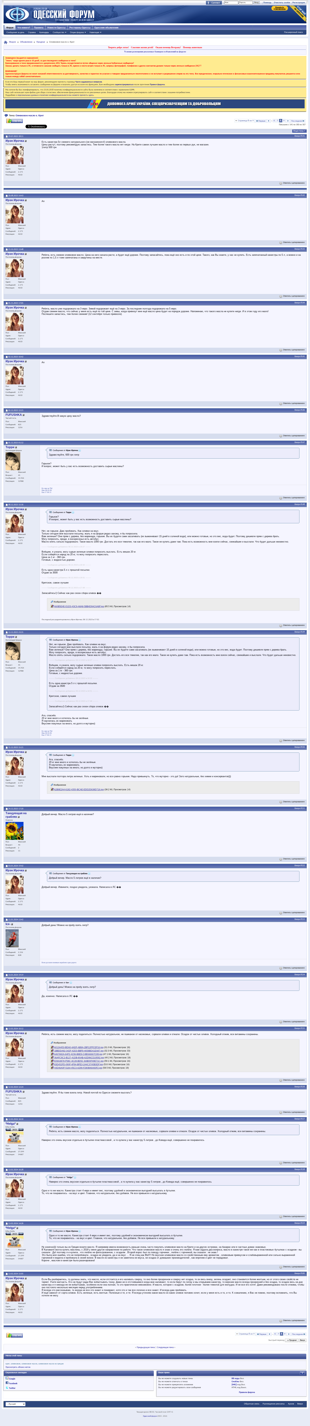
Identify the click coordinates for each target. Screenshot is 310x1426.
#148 (302, 504)
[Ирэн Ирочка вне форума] (15, 155)
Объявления (26, 42)
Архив (291, 1404)
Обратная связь (251, 1404)
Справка (32, 32)
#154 (302, 975)
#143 (302, 249)
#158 (302, 1169)
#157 (302, 1119)
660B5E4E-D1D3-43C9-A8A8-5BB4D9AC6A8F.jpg (79, 606)
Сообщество (58, 32)
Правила (38, 27)
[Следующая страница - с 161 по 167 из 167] (288, 121)
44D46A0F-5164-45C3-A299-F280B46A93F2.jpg (78, 1068)
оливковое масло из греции (51, 1364)
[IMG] (234, 1385)
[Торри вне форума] (13, 461)
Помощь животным (192, 47)
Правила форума (247, 1392)
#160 (302, 1273)
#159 (302, 1223)
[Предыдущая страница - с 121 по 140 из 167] (268, 121)
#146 (302, 410)
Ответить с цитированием (294, 183)
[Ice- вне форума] (12, 938)
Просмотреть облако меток (18, 1367)
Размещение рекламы (274, 1404)
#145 (302, 356)
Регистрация (298, 2)
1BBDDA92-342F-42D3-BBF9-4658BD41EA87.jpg (79, 1051)
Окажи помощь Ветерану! (168, 47)
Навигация (94, 32)
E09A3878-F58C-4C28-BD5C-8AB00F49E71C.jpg (79, 1061)
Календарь (44, 32)
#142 (302, 195)
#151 (302, 808)
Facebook (13, 1384)
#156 (302, 1087)
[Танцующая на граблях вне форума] (15, 831)
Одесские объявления (106, 27)
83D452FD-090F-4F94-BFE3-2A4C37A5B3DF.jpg (78, 1064)
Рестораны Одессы (79, 27)
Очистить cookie (282, 2)
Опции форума (77, 32)
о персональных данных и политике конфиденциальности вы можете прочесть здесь (55, 95)
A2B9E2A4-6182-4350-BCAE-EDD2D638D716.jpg (79, 789)
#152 (302, 865)
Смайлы (235, 1382)
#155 (302, 1028)
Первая (261, 121)
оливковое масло (29, 1364)
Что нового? (23, 27)
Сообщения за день (15, 32)
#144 (302, 303)
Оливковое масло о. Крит (30, 115)
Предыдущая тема (146, 1347)
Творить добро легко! (118, 47)
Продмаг (40, 42)
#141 (302, 136)
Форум (9, 27)
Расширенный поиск (293, 32)
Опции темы (298, 131)
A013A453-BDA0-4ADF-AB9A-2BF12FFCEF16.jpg (79, 1047)
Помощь (267, 2)
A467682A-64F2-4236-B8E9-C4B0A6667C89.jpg (78, 1054)
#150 (302, 747)
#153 (302, 919)
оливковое (15, 1364)
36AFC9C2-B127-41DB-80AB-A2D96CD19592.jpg (79, 1057)
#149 (302, 632)
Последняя (296, 121)
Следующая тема (165, 1347)
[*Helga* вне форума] (15, 1138)
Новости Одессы (56, 27)
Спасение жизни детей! (142, 47)
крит (8, 1364)
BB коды (236, 1378)
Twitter (12, 1388)
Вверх (297, 136)
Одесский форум (150, 1416)
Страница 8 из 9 (246, 120)
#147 (302, 442)
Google (12, 1379)
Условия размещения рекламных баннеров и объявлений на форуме (155, 51)
